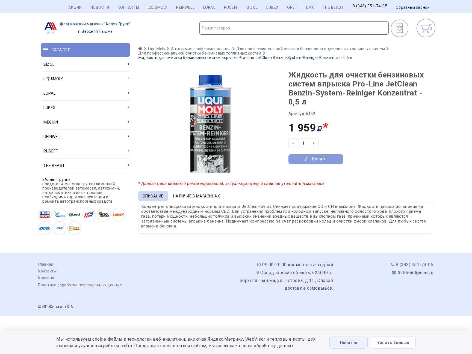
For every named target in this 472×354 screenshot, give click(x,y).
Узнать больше (393, 342)
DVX (310, 7)
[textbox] (294, 28)
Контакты (128, 7)
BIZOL (252, 7)
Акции (75, 7)
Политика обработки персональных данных (80, 285)
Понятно (348, 342)
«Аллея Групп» (56, 179)
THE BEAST (333, 7)
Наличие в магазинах (196, 196)
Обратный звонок (413, 7)
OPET (292, 7)
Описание (153, 196)
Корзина (46, 278)
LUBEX (272, 7)
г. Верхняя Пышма (95, 28)
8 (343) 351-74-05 (370, 6)
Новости (99, 7)
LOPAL (209, 7)
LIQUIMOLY (158, 7)
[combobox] (294, 28)
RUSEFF (231, 7)
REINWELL (185, 7)
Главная (46, 264)
